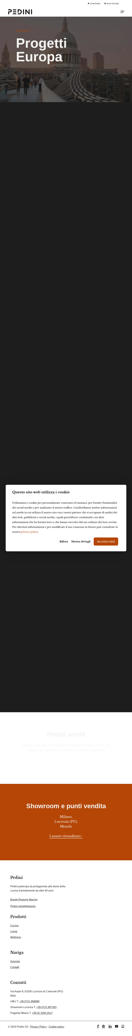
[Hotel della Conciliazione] (36, 414)
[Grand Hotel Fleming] (36, 329)
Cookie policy (56, 1026)
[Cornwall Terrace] (96, 329)
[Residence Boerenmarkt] (36, 591)
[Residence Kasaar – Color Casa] (96, 591)
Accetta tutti (106, 541)
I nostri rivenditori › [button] (66, 836)
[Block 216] (36, 247)
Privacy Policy (38, 1026)
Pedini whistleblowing (22, 906)
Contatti (14, 967)
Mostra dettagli (80, 541)
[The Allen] (36, 165)
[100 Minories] (36, 676)
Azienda (15, 961)
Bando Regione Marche (24, 899)
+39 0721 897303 (46, 1007)
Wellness (15, 937)
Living (13, 931)
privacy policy (29, 531)
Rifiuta (64, 541)
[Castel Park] (96, 247)
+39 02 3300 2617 (42, 1013)
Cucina (14, 925)
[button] (122, 11)
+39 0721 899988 (29, 1001)
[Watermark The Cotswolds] (96, 414)
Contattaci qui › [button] (66, 760)
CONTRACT (23, 31)
